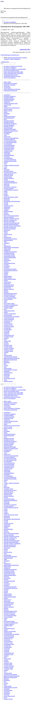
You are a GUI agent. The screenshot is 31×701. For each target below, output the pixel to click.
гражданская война (9, 146)
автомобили (7, 94)
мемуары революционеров (15, 57)
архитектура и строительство (12, 107)
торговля (6, 344)
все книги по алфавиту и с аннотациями (15, 69)
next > (7, 61)
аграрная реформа (9, 97)
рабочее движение (9, 289)
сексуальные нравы (9, 303)
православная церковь (10, 279)
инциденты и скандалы (10, 187)
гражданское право (9, 148)
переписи (6, 259)
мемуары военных (9, 217)
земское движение (9, 178)
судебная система (8, 336)
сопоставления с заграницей (11, 316)
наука (5, 236)
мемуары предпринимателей (11, 223)
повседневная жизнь (9, 263)
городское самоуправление (11, 138)
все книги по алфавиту (10, 22)
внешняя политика (9, 120)
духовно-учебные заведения (11, 165)
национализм (7, 237)
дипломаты (7, 156)
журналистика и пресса (10, 172)
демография (7, 153)
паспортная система (9, 254)
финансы (6, 361)
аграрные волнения (9, 99)
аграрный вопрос (8, 100)
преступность (7, 282)
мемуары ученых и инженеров (12, 225)
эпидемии (6, 377)
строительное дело (9, 335)
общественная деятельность (11, 247)
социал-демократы (15, 59)
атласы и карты (8, 109)
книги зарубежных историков (12, 89)
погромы (6, 264)
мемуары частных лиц (10, 227)
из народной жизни (9, 181)
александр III (7, 105)
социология (7, 322)
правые (6, 280)
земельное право (8, 175)
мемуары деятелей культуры (11, 218)
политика (6, 267)
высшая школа (8, 132)
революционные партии (10, 293)
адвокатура (7, 102)
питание (6, 261)
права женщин (8, 276)
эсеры (5, 379)
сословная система (9, 318)
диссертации (7, 87)
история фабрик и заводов (11, 189)
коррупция (7, 200)
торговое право (8, 345)
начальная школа (8, 240)
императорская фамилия (10, 182)
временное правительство (11, 130)
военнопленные (8, 128)
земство (6, 179)
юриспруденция (8, 381)
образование (7, 246)
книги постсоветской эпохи (11, 70)
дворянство (7, 152)
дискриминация (8, 158)
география (6, 133)
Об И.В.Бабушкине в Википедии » (10, 55)
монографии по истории (10, 83)
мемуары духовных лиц (10, 220)
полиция (6, 272)
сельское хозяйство (9, 306)
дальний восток (8, 151)
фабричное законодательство (11, 358)
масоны (6, 213)
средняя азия (7, 328)
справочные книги (9, 326)
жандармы (6, 169)
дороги (6, 162)
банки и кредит (8, 110)
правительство (8, 277)
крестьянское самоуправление (12, 201)
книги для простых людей (11, 197)
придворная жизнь (9, 284)
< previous (3, 61)
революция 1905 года (9, 295)
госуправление (8, 143)
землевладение (8, 177)
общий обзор (7, 249)
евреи (5, 168)
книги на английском (9, 77)
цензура (6, 365)
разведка (6, 292)
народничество (8, 234)
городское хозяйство (9, 139)
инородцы (6, 184)
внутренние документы (10, 123)
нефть (5, 241)
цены (5, 367)
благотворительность (9, 116)
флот (5, 364)
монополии (7, 230)
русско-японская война (10, 297)
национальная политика (10, 238)
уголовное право (8, 351)
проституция (7, 287)
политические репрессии (10, 270)
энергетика (7, 375)
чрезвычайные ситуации (10, 369)
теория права (7, 341)
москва (6, 231)
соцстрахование (8, 323)
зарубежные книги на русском (12, 76)
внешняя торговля (9, 122)
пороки (6, 274)
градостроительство (9, 145)
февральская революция (10, 359)
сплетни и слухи (8, 325)
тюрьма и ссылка (8, 349)
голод (5, 135)
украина (6, 352)
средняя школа (8, 329)
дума (5, 164)
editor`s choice (7, 82)
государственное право (10, 141)
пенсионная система (9, 256)
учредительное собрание (10, 356)
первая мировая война (10, 257)
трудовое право (8, 346)
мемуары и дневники (9, 84)
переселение (7, 260)
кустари (6, 204)
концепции (7, 198)
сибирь (6, 312)
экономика (7, 371)
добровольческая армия (10, 161)
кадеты (6, 192)
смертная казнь (8, 315)
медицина (6, 214)
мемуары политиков (9, 221)
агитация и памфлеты (10, 96)
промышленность (8, 286)
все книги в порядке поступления (13, 66)
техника (6, 342)
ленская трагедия (8, 205)
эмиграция (7, 374)
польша (6, 273)
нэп (5, 244)
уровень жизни (8, 355)
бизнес (5, 112)
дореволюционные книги (11, 74)
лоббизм (6, 210)
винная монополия (9, 118)
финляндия (7, 362)
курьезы (6, 202)
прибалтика (7, 283)
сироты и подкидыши (10, 313)
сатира (5, 300)
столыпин (6, 332)
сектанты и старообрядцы (11, 305)
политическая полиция (10, 269)
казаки (5, 194)
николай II (6, 243)
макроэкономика (8, 211)
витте (5, 119)
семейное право (8, 308)
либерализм (7, 207)
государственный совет (10, 142)
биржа (5, 115)
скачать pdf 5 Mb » (25, 49)
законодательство (8, 174)
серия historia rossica (9, 310)
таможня (6, 338)
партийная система (9, 253)
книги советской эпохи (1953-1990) (13, 72)
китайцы (6, 195)
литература (7, 208)
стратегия (6, 333)
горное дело (7, 136)
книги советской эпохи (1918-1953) (13, 73)
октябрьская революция (10, 251)
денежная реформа (9, 155)
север (5, 302)
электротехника (8, 372)
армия (5, 106)
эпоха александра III (9, 378)
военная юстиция (8, 126)
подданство (7, 266)
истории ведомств (9, 188)
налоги (6, 233)
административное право (11, 103)
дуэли (5, 166)
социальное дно (8, 320)
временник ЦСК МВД (10, 129)
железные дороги (8, 171)
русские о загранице (9, 296)
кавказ (5, 191)
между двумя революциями (11, 215)
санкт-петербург (8, 299)
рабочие (6, 290)
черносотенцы (8, 368)
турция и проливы (9, 348)
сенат (5, 309)
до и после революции (10, 159)
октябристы (7, 250)
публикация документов (10, 90)
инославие (7, 185)
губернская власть (9, 149)
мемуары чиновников (10, 228)
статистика (7, 86)
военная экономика (9, 125)
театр (5, 339)
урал (5, 354)
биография (7, 113)
